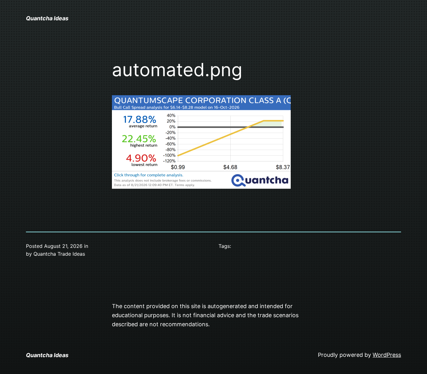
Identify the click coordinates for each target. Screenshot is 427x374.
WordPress (387, 355)
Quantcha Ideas (47, 18)
